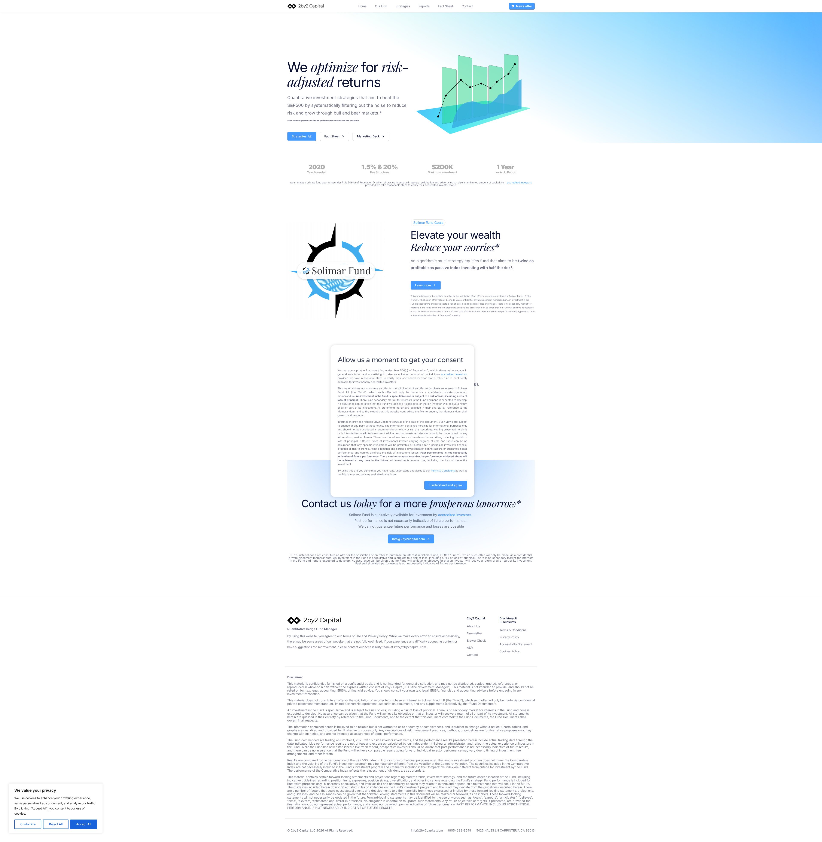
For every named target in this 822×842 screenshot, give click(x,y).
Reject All (56, 824)
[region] (56, 808)
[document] (411, 421)
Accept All (83, 824)
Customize (28, 824)
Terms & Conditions (443, 470)
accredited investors (454, 374)
